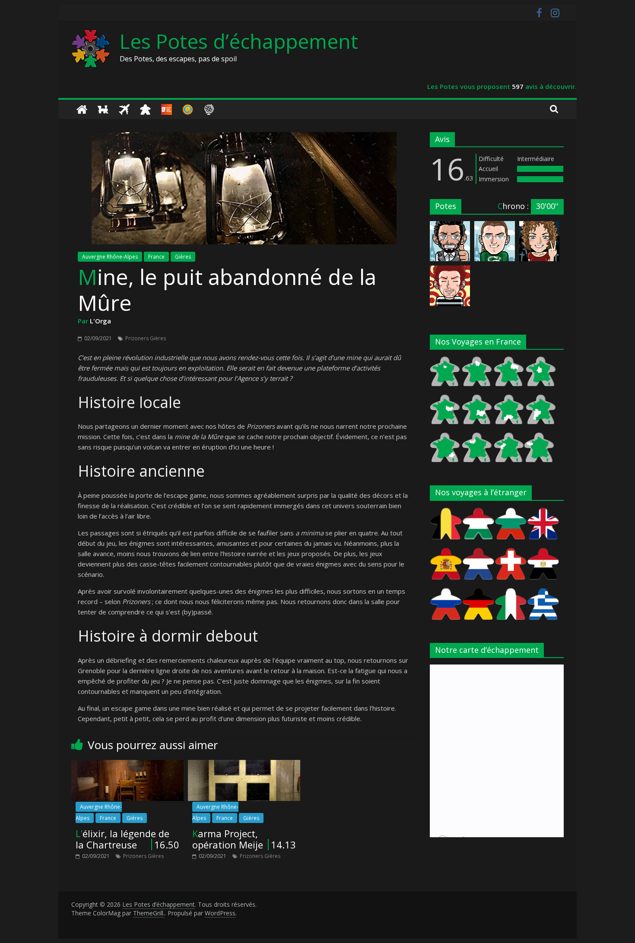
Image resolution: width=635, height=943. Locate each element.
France (156, 256)
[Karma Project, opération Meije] (244, 765)
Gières (183, 256)
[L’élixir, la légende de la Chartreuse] (127, 765)
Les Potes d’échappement (239, 41)
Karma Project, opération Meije (227, 839)
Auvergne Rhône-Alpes (110, 256)
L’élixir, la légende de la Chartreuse (122, 839)
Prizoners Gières (145, 338)
